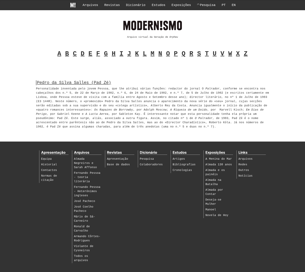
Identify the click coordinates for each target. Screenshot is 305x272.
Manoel (210, 209)
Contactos (49, 170)
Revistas (112, 5)
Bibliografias (184, 164)
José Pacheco (84, 201)
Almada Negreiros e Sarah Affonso (85, 163)
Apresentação (117, 159)
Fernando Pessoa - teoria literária (87, 177)
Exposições (181, 5)
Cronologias (182, 170)
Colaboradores (151, 164)
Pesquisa (147, 159)
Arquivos (90, 5)
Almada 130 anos (218, 164)
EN (234, 5)
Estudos (158, 5)
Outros (243, 170)
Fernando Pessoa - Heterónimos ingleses (87, 191)
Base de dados (118, 164)
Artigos (179, 159)
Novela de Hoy (216, 215)
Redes (242, 164)
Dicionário (135, 5)
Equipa (46, 159)
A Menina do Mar (218, 159)
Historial (49, 164)
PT (224, 5)
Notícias (245, 175)
